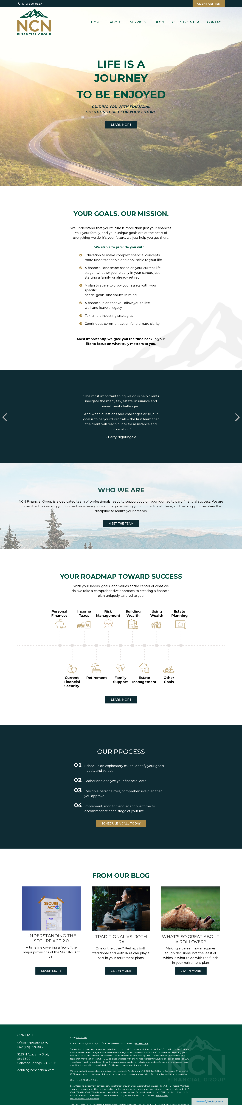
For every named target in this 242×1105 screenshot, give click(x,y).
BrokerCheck (141, 1043)
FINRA (162, 1085)
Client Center (208, 3)
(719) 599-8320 (32, 3)
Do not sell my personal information (169, 1074)
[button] (96, 22)
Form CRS (81, 1037)
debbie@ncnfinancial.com (35, 1070)
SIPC (168, 1085)
